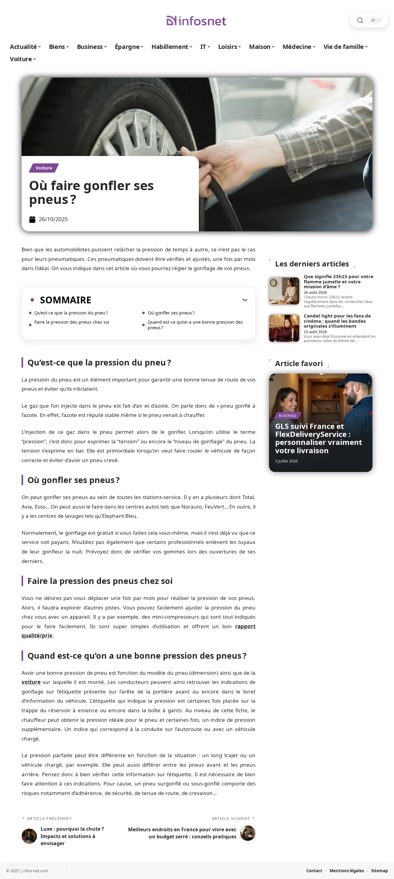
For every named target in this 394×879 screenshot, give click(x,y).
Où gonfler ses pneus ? (171, 313)
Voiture (44, 168)
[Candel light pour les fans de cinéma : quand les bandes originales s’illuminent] (284, 328)
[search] (360, 20)
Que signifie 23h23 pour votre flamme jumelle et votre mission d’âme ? (338, 281)
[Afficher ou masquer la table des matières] (169, 299)
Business (287, 415)
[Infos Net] (197, 20)
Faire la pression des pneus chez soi (71, 322)
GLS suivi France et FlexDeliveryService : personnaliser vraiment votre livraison (318, 438)
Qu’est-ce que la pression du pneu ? (71, 313)
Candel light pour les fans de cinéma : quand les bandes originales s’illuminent (337, 321)
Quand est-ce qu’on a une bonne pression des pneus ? (195, 324)
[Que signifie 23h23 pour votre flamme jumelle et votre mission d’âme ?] (284, 291)
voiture (31, 681)
